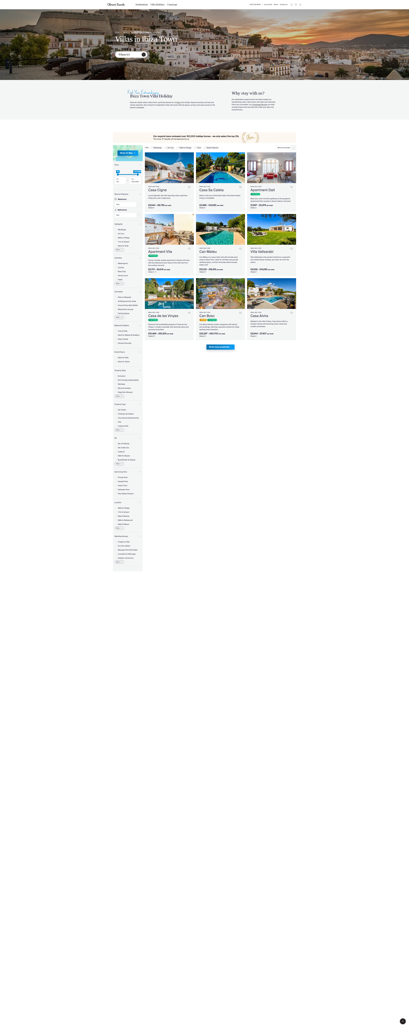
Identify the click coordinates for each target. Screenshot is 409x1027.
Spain (125, 32)
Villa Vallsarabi (262, 252)
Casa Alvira (259, 316)
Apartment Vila (160, 252)
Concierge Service (259, 104)
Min (117, 179)
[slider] (118, 174)
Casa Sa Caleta (211, 190)
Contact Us (283, 5)
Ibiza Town (156, 32)
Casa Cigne (157, 190)
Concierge (172, 4)
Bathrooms (122, 210)
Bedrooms (122, 199)
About (276, 5)
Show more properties (219, 347)
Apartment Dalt (263, 190)
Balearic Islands (136, 32)
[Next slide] (191, 167)
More (118, 250)
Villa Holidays (157, 4)
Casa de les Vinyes (163, 316)
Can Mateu (208, 252)
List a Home (268, 5)
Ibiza (147, 32)
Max (132, 179)
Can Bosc (207, 316)
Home (117, 32)
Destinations (142, 4)
